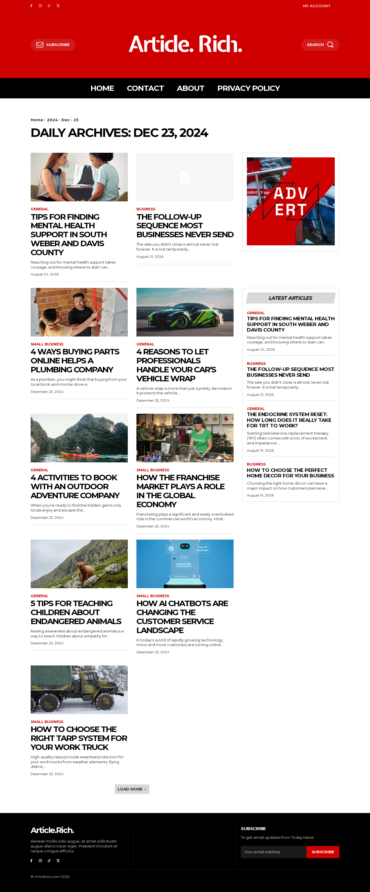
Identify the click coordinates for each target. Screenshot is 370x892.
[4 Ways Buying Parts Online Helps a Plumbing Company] (79, 312)
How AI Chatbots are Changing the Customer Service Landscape (182, 616)
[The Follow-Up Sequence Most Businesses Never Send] (185, 177)
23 (76, 119)
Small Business (47, 344)
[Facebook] (31, 6)
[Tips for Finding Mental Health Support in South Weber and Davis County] (79, 177)
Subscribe (323, 851)
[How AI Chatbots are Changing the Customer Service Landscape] (185, 564)
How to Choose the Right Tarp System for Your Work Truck (79, 738)
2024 (52, 119)
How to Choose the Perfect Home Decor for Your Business (290, 473)
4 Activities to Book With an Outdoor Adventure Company (75, 486)
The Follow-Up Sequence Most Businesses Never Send (185, 226)
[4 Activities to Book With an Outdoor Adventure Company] (79, 438)
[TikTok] (49, 6)
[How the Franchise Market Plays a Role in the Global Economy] (185, 438)
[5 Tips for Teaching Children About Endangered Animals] (79, 564)
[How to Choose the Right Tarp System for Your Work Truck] (79, 689)
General (40, 209)
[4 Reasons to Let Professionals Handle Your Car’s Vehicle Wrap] (185, 312)
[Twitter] (58, 6)
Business (145, 209)
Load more (130, 789)
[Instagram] (40, 6)
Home (37, 119)
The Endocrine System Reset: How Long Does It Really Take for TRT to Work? (289, 419)
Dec (66, 119)
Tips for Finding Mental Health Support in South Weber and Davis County (69, 234)
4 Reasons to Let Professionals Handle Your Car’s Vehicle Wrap (176, 365)
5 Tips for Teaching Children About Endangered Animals (76, 612)
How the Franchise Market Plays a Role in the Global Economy (180, 490)
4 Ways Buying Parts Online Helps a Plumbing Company (75, 360)
